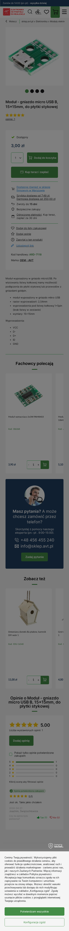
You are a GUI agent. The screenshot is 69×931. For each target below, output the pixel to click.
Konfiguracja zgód (34, 922)
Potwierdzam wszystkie (34, 911)
